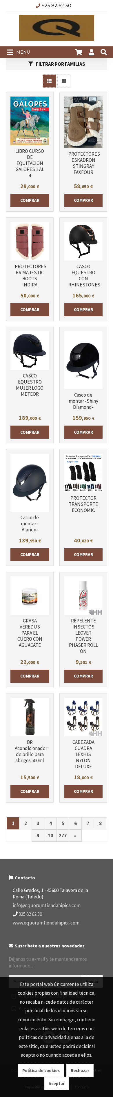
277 (63, 835)
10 (50, 835)
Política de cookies (41, 1070)
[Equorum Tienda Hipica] (56, 29)
